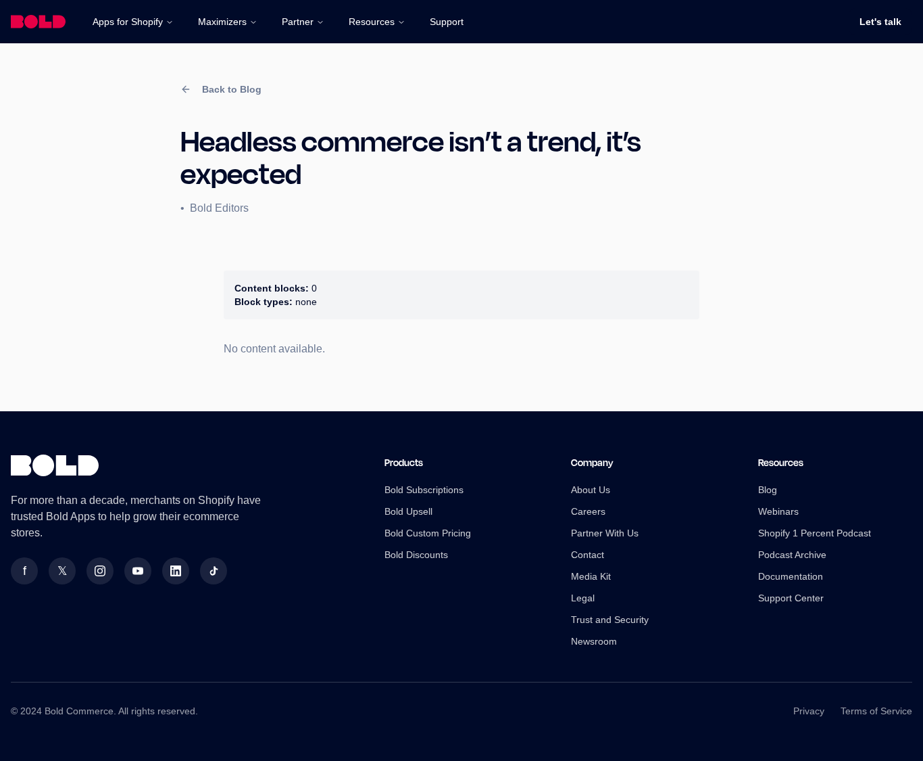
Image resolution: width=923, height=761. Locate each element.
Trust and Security (610, 619)
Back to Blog (231, 89)
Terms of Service (876, 711)
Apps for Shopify (128, 21)
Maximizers (222, 21)
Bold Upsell (408, 511)
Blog (767, 489)
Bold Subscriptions (424, 489)
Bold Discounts (416, 554)
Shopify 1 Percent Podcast (814, 533)
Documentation (790, 576)
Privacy (808, 711)
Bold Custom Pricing (427, 533)
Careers (588, 511)
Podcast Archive (792, 554)
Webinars (778, 511)
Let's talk (880, 21)
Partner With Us (605, 533)
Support (447, 21)
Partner (298, 21)
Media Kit (591, 576)
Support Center (791, 598)
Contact (587, 554)
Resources (372, 21)
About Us (590, 489)
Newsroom (594, 641)
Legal (583, 598)
